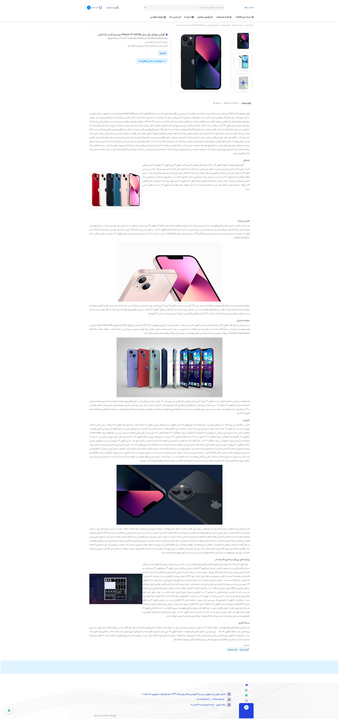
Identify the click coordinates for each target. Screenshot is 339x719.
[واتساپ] (246, 690)
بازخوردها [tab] (217, 103)
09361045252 (218, 699)
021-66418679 (203, 699)
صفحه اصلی (250, 25)
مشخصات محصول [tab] (231, 103)
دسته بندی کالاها (244, 17)
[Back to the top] (246, 707)
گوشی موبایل (225, 25)
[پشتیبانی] (246, 700)
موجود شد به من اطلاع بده (151, 61)
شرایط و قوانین (157, 17)
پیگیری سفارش (204, 17)
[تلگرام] (246, 685)
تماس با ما (174, 17)
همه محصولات (222, 17)
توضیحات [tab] (246, 103)
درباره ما (188, 17)
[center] (146, 7)
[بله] (246, 695)
